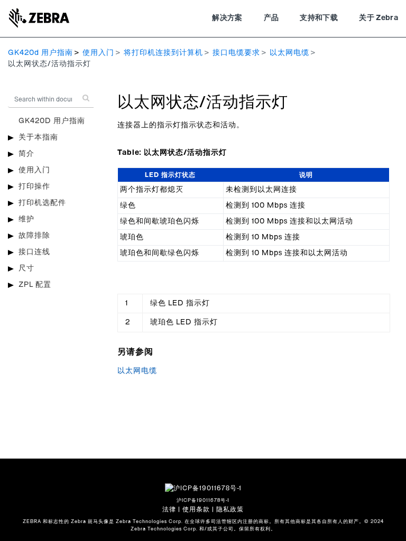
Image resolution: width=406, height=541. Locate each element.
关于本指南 (38, 137)
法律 (169, 509)
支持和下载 (319, 18)
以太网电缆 (289, 53)
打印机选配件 (42, 203)
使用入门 (98, 53)
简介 (26, 153)
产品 (271, 18)
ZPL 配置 (35, 284)
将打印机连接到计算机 (163, 53)
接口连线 (34, 252)
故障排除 (34, 235)
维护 (26, 219)
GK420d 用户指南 (40, 53)
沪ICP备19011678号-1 (203, 500)
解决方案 (227, 18)
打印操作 (34, 186)
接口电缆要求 (236, 53)
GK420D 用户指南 (52, 121)
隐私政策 (230, 509)
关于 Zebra (378, 18)
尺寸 (26, 268)
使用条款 (196, 509)
